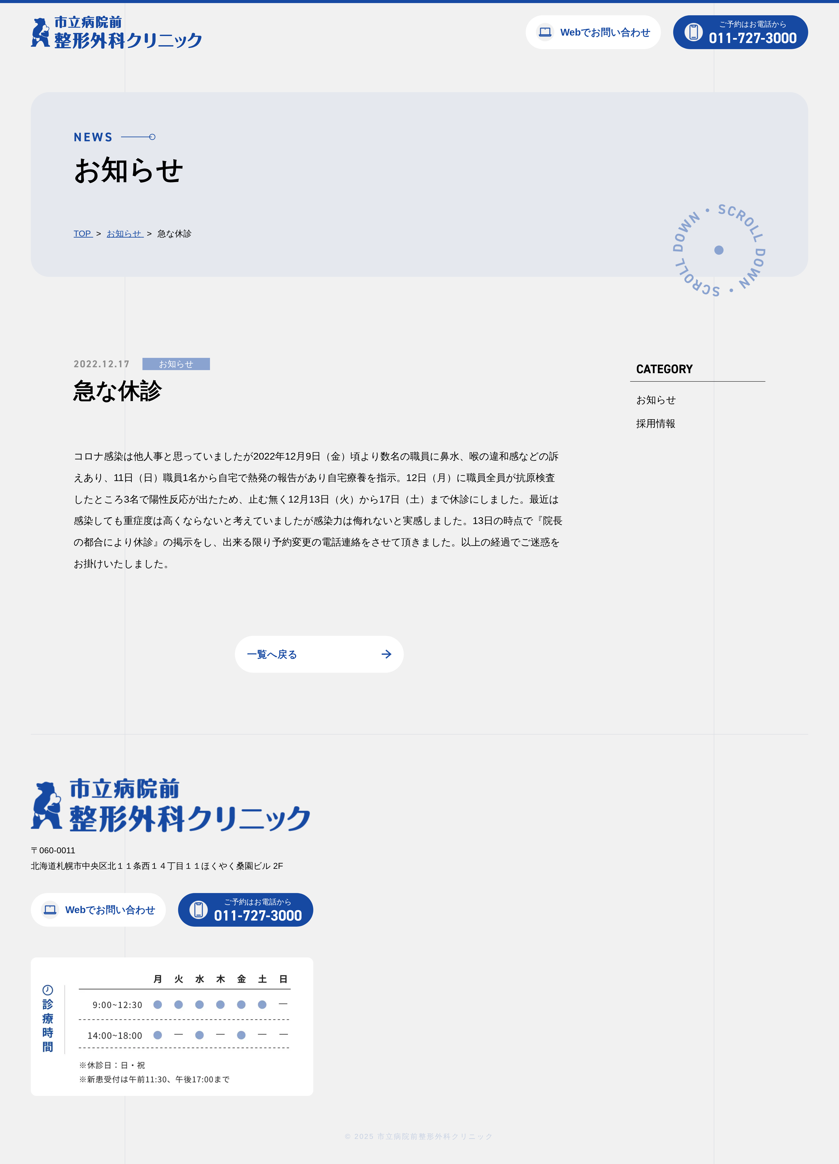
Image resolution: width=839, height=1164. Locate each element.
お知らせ (176, 364)
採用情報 (656, 423)
